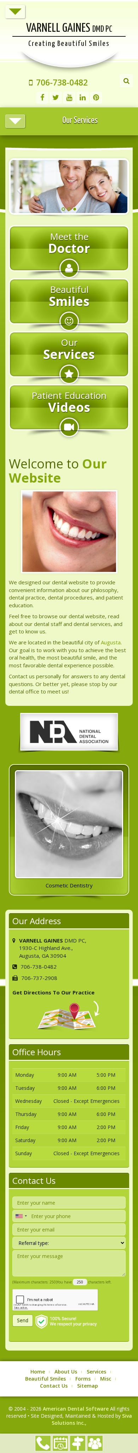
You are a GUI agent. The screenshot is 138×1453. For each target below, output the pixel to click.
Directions (78, 1443)
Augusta (111, 642)
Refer (95, 1443)
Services (96, 1371)
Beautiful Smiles (45, 1378)
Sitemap (87, 1385)
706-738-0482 (43, 1443)
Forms (83, 1378)
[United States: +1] (21, 1216)
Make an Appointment (60, 1443)
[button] (19, 186)
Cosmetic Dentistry (69, 885)
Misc (105, 1378)
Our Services (80, 120)
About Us (65, 1371)
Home (37, 1371)
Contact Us (54, 1385)
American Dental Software (76, 1408)
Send (22, 1320)
